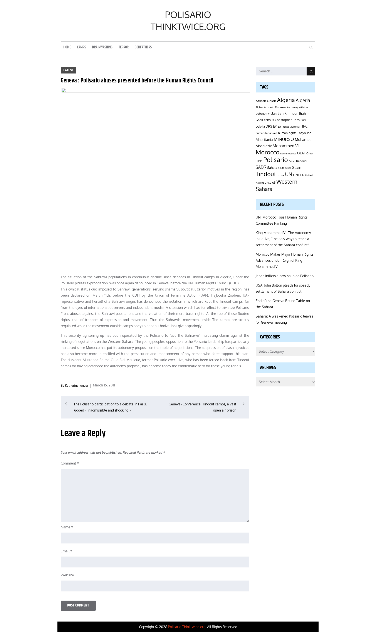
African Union (266, 101)
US (273, 182)
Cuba (303, 120)
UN (288, 174)
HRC (303, 126)
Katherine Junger (76, 385)
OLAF (301, 153)
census (269, 120)
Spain (296, 167)
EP (275, 126)
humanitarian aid (266, 133)
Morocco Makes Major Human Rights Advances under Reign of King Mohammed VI (284, 260)
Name (67, 527)
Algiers (259, 107)
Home (67, 47)
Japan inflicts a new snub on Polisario (285, 276)
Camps (81, 47)
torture (280, 175)
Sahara (272, 167)
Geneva (295, 126)
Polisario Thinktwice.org (188, 20)
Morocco (267, 152)
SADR (261, 167)
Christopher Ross (287, 120)
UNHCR (298, 175)
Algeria (286, 99)
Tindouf (266, 174)
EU (279, 126)
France (285, 126)
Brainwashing (102, 47)
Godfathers (143, 47)
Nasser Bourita (288, 153)
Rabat (292, 161)
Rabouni (301, 161)
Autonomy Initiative (297, 107)
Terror (124, 47)
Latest (68, 70)
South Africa (284, 167)
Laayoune (304, 133)
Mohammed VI (286, 145)
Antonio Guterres (275, 107)
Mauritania (264, 139)
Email (66, 551)
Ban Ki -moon (287, 113)
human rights (287, 133)
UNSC (268, 182)
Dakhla (260, 126)
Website (67, 575)
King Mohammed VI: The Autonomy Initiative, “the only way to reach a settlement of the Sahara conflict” (283, 239)
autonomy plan (266, 113)
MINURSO (284, 139)
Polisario (275, 159)
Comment (70, 463)
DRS (269, 126)
